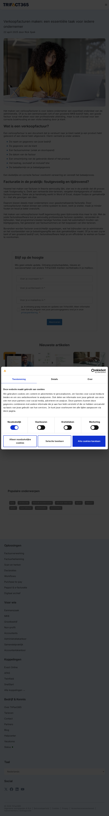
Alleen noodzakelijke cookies (20, 441)
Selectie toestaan (55, 441)
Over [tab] (90, 379)
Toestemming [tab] (19, 379)
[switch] (41, 427)
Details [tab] (54, 379)
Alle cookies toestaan (89, 441)
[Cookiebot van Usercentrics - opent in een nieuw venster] (93, 371)
